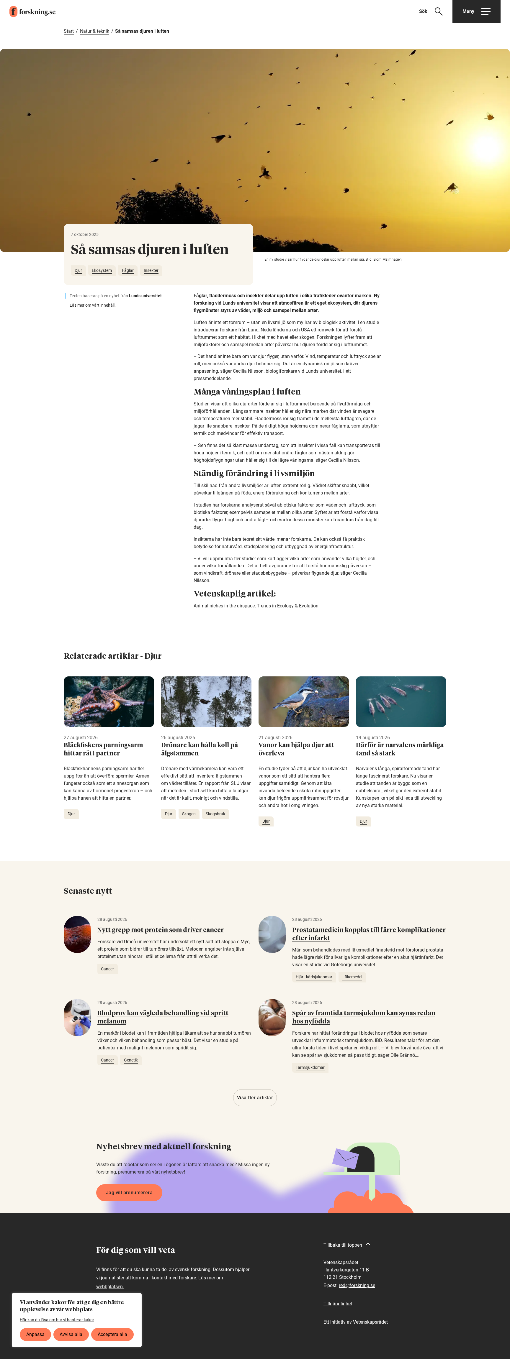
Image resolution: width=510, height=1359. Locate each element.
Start (69, 31)
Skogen (189, 813)
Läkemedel (352, 977)
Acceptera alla (112, 1334)
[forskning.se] (27, 11)
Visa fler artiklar (255, 1097)
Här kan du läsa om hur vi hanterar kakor (57, 1319)
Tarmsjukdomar (310, 1067)
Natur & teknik (94, 31)
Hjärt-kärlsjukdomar (314, 977)
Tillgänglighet (337, 1304)
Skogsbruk (215, 813)
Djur (78, 270)
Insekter (151, 270)
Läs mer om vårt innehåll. (93, 305)
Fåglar (128, 270)
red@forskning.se (357, 1285)
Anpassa (35, 1334)
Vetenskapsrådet (370, 1322)
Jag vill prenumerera (129, 1192)
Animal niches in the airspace (224, 606)
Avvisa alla (71, 1334)
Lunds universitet (145, 295)
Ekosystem (102, 270)
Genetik (131, 1060)
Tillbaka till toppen (342, 1245)
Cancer (107, 969)
